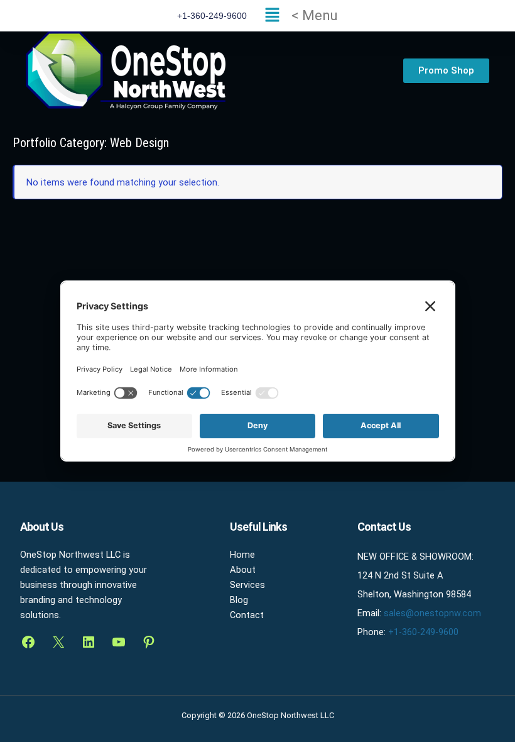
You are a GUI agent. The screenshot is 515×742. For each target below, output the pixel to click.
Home (242, 554)
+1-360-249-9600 (423, 632)
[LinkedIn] (88, 642)
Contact (247, 615)
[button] (298, 16)
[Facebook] (28, 642)
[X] (58, 642)
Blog (239, 600)
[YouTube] (118, 642)
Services (247, 584)
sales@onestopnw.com (432, 613)
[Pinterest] (148, 642)
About (243, 569)
